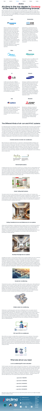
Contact (37, 1)
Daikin (11, 19)
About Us (10, 1)
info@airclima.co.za (25, 397)
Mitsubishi (30, 98)
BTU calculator (15, 13)
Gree (12, 98)
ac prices (27, 11)
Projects (30, 1)
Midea (12, 50)
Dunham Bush (30, 19)
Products (17, 1)
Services (24, 1)
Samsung (30, 73)
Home (4, 1)
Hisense (30, 50)
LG (11, 73)
